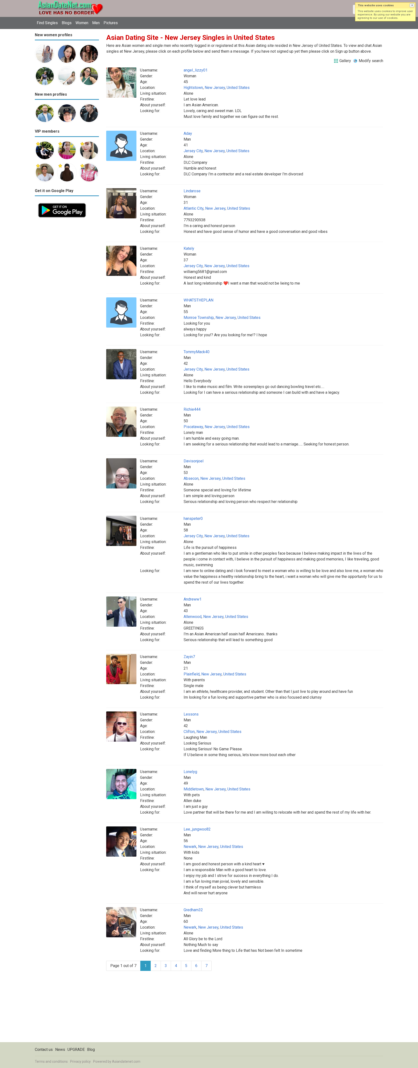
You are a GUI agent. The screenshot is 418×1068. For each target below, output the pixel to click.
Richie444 (192, 409)
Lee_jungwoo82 (197, 829)
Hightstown (193, 87)
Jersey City (193, 151)
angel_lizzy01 (196, 70)
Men (96, 23)
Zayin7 (189, 656)
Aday (188, 133)
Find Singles (47, 23)
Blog (91, 1049)
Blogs (67, 23)
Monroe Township (199, 317)
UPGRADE (76, 1049)
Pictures (111, 23)
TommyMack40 (196, 352)
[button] (412, 5)
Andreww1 (193, 599)
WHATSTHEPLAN (198, 300)
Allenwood (193, 616)
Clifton (189, 731)
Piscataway (193, 426)
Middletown (194, 789)
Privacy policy (80, 1061)
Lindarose (192, 191)
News (60, 1049)
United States (238, 87)
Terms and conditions (51, 1061)
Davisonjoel (193, 461)
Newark (190, 846)
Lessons (191, 714)
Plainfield (192, 674)
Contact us (44, 1049)
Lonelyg (190, 771)
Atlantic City (193, 208)
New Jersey (215, 87)
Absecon (191, 478)
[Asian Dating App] (62, 202)
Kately (189, 248)
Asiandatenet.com (126, 1061)
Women (81, 23)
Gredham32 (193, 910)
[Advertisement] (67, 293)
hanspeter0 (193, 518)
